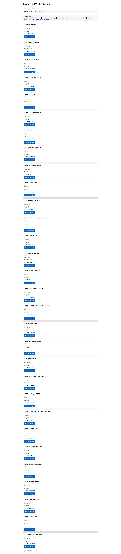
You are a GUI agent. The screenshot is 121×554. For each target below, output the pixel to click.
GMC (88, 18)
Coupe (33, 18)
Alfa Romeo (63, 18)
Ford (85, 18)
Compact (29, 18)
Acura (58, 18)
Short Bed (38, 18)
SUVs (43, 18)
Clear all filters (41, 11)
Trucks (47, 18)
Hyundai (26, 19)
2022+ (43, 19)
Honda (91, 18)
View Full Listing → (29, 36)
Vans (51, 18)
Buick (72, 18)
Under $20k (38, 19)
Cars (25, 18)
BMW (68, 18)
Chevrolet (76, 18)
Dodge (81, 18)
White (47, 19)
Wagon (54, 18)
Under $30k (31, 19)
